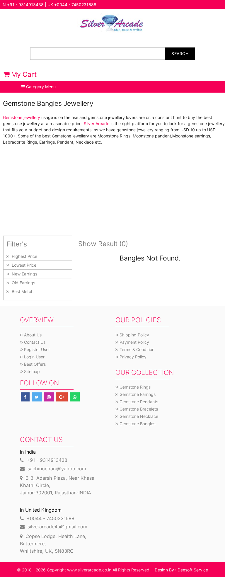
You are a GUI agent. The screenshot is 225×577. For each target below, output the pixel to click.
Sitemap (31, 371)
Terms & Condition (136, 349)
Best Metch (21, 291)
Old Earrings (22, 282)
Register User (36, 349)
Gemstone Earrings (137, 394)
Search (179, 53)
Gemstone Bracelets (138, 408)
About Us (32, 334)
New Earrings (23, 273)
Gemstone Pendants (138, 401)
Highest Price (23, 256)
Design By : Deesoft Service (181, 569)
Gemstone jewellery (21, 117)
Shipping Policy (133, 334)
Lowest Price (22, 265)
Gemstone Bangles (136, 423)
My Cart (23, 74)
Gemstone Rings (134, 386)
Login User (34, 356)
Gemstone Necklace (138, 416)
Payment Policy (133, 342)
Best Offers (34, 364)
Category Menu (40, 86)
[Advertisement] (112, 190)
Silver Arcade (96, 123)
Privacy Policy (132, 356)
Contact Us (34, 342)
